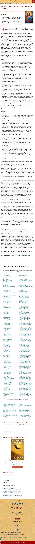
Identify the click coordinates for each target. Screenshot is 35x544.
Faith (4, 316)
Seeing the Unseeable (7, 323)
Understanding (6, 313)
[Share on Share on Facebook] (0, 539)
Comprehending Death (7, 366)
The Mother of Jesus (6, 275)
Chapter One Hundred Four (24, 300)
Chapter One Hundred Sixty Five (25, 374)
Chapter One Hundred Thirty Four (25, 336)
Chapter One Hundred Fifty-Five (25, 362)
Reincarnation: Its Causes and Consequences (9, 539)
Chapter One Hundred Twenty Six (25, 327)
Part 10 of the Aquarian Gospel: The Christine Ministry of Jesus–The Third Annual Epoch (26, 411)
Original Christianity (4, 3)
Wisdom (5, 314)
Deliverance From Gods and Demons (9, 286)
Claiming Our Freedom (7, 363)
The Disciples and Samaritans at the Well (26, 276)
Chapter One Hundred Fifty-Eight (25, 366)
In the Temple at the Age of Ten (9, 303)
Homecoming (6, 352)
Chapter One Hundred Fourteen (25, 312)
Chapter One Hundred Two (24, 297)
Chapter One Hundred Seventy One (25, 382)
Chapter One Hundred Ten (24, 307)
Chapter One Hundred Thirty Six (25, 339)
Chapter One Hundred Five (24, 301)
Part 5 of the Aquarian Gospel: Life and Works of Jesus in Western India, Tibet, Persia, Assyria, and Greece (10, 415)
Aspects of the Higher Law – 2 (24, 292)
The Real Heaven (6, 340)
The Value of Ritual (7, 300)
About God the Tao (7, 287)
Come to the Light (6, 333)
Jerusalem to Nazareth (7, 307)
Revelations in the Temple (7, 280)
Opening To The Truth (7, 302)
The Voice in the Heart (7, 322)
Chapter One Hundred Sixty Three (25, 372)
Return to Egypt (6, 357)
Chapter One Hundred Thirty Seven (25, 340)
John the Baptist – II (7, 374)
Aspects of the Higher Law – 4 (24, 295)
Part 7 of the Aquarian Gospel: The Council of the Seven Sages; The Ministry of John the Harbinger (26, 403)
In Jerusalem (22, 281)
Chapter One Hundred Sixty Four (25, 373)
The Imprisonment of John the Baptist (26, 280)
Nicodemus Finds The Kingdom (9, 390)
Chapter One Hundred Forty (24, 344)
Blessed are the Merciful (7, 362)
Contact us (17, 518)
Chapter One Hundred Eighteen (25, 317)
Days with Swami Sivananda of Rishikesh (9, 535)
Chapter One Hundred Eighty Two (25, 395)
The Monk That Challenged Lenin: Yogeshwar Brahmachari (12, 534)
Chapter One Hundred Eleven (24, 308)
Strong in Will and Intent (7, 360)
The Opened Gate (6, 394)
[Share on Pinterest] (0, 541)
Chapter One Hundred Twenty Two (25, 322)
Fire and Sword (6, 338)
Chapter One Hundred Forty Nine (25, 355)
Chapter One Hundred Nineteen (25, 318)
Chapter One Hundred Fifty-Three (25, 360)
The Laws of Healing (7, 389)
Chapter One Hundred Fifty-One (25, 357)
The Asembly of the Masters (8, 368)
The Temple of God (7, 387)
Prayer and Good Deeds (24, 285)
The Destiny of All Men (7, 319)
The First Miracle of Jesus (7, 384)
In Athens (5, 354)
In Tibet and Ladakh (7, 344)
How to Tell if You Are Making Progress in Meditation (11, 532)
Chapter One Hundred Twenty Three (26, 323)
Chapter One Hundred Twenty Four (25, 324)
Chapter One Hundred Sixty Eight (25, 378)
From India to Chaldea (7, 289)
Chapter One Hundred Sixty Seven (25, 377)
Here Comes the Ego (7, 361)
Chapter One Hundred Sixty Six (25, 376)
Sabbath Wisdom (23, 284)
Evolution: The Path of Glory (8, 339)
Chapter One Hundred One (24, 296)
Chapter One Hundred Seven (24, 303)
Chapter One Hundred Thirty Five (25, 338)
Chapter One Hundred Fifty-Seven (25, 365)
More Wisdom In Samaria (24, 279)
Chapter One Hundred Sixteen (25, 314)
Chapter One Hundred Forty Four (25, 349)
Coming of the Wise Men (7, 281)
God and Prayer (6, 291)
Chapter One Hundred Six (24, 302)
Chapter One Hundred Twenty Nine (25, 330)
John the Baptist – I (7, 373)
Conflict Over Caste (7, 318)
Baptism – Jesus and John (8, 377)
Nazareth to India (6, 308)
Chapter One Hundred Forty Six (25, 351)
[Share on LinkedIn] (0, 543)
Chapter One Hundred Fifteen (25, 313)
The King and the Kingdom (8, 382)
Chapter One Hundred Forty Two (25, 346)
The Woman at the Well (23, 275)
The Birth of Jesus (6, 279)
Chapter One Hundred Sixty (24, 368)
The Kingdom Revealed (7, 334)
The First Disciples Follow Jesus (9, 379)
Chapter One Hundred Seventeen (25, 316)
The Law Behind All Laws (7, 301)
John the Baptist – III (7, 376)
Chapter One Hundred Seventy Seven (26, 389)
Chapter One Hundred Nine (24, 306)
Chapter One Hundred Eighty (24, 393)
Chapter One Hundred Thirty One (25, 333)
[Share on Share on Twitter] (0, 540)
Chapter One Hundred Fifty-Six (25, 363)
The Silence (5, 349)
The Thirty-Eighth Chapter (8, 346)
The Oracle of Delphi (7, 355)
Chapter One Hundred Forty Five (25, 350)
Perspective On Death (7, 336)
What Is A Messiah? (7, 388)
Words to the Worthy (7, 345)
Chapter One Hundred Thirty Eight (25, 341)
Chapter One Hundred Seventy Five (25, 387)
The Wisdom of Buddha (7, 290)
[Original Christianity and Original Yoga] (16, 1)
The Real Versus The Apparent (8, 327)
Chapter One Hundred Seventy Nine (26, 392)
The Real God (6, 356)
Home (1, 3)
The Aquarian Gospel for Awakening (12, 3)
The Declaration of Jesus (7, 372)
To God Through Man (7, 324)
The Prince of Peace (7, 392)
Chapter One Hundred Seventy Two (25, 383)
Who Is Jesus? (6, 325)
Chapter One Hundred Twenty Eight (26, 329)
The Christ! (5, 367)
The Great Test (6, 365)
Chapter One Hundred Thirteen (25, 311)
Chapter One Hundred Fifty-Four (25, 361)
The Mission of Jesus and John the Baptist (10, 292)
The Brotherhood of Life (7, 328)
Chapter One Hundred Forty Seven (25, 352)
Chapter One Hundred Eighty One (25, 394)
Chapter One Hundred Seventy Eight (26, 390)
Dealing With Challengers (8, 383)
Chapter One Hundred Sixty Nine (25, 379)
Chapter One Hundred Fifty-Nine (25, 367)
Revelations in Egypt (6, 284)
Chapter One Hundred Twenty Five (25, 325)
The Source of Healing (7, 350)
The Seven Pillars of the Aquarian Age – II (10, 371)
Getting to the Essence (7, 341)
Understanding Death (7, 297)
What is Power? (6, 312)
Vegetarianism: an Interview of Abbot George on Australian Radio (13, 537)
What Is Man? (6, 311)
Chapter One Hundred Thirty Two (25, 334)
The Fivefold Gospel (7, 351)
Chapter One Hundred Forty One (25, 345)
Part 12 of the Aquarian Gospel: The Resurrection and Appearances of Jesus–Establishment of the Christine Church (25, 418)
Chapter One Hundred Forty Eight (25, 354)
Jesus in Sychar (22, 278)
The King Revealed (7, 335)
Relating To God (6, 330)
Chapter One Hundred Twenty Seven (26, 328)
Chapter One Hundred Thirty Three (25, 335)
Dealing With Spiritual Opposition (9, 393)
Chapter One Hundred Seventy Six (25, 388)
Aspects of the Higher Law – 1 (24, 291)
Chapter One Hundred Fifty (24, 356)
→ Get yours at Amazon (17, 467)
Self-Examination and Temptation (9, 378)
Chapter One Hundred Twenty (25, 319)
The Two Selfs (5, 285)
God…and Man (6, 329)
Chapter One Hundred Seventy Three (26, 384)
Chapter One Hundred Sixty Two (25, 371)
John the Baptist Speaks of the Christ (9, 395)
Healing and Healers (7, 317)
